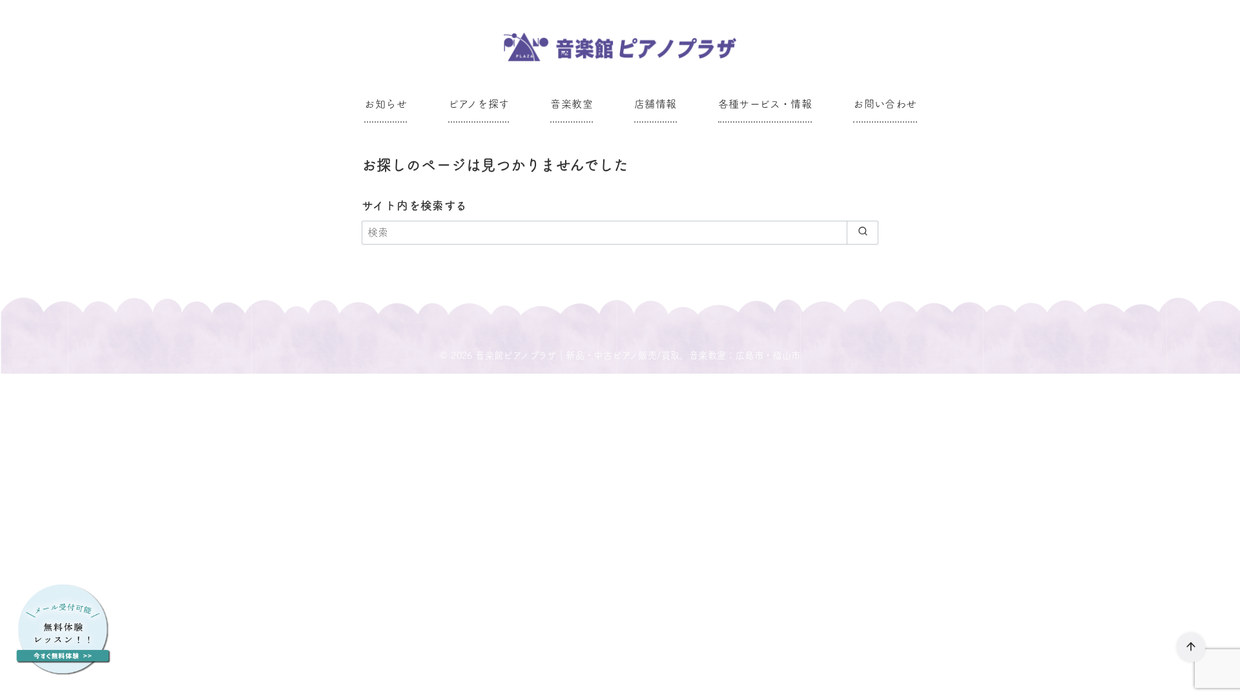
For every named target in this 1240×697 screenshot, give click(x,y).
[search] (862, 232)
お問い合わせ (884, 104)
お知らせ (385, 104)
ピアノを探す (478, 104)
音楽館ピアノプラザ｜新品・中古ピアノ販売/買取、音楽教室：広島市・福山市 (637, 355)
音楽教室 (571, 104)
